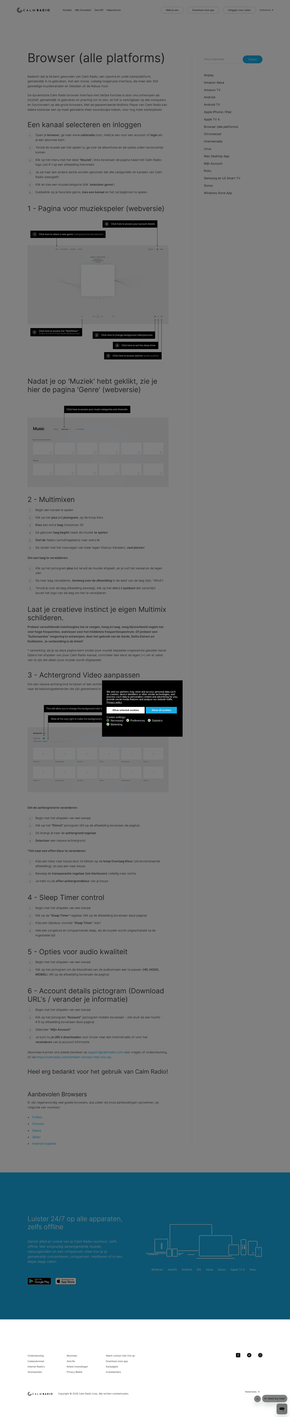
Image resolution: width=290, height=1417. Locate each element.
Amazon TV (212, 90)
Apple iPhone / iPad (217, 112)
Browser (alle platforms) (221, 127)
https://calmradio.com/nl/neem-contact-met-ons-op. (74, 1057)
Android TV (212, 104)
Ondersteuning (36, 1355)
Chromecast (212, 134)
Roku (207, 171)
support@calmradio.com (105, 1052)
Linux (207, 149)
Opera (36, 1130)
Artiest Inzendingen (77, 1366)
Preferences (137, 720)
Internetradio (213, 141)
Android (209, 97)
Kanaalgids (112, 1366)
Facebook (238, 1355)
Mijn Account (213, 163)
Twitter (249, 1355)
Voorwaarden (35, 1371)
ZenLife (71, 1361)
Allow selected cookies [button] (125, 710)
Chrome (38, 1124)
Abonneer (72, 1355)
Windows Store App (218, 193)
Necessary (117, 720)
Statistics (157, 720)
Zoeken (252, 59)
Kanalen (67, 10)
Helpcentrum (114, 10)
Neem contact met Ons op (120, 1355)
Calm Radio (34, 10)
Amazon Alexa (214, 82)
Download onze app (203, 10)
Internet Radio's (36, 1366)
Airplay (209, 75)
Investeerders (113, 1371)
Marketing (116, 724)
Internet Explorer (44, 1143)
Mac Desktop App (216, 156)
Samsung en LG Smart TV (222, 178)
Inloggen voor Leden (239, 10)
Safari (36, 1137)
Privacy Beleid (74, 1371)
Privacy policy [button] (114, 702)
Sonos (208, 185)
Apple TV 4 (212, 119)
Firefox (37, 1117)
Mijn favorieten (83, 10)
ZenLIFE (98, 10)
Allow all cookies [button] (161, 710)
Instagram (260, 1355)
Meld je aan (172, 10)
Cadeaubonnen (36, 1361)
